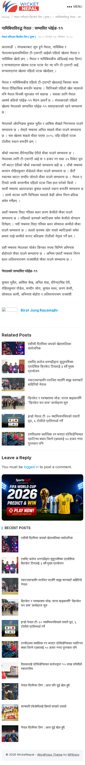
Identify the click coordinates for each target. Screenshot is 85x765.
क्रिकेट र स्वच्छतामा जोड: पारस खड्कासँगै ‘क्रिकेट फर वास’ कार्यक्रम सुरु (54, 400)
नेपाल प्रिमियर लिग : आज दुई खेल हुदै (43, 727)
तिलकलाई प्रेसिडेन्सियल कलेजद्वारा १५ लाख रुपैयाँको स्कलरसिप (51, 666)
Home (6, 17)
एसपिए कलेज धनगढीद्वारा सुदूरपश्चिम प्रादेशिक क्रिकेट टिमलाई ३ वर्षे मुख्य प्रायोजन (51, 366)
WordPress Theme (50, 754)
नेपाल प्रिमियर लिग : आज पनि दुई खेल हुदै (45, 685)
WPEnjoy (73, 754)
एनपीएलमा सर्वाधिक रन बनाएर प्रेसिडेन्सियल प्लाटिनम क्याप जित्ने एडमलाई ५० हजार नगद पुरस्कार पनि (55, 439)
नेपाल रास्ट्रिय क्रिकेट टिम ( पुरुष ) (32, 17)
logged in (31, 467)
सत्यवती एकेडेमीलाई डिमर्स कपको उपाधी (43, 706)
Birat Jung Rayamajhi (39, 310)
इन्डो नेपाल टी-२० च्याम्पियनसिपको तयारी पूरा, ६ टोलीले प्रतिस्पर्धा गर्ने (54, 418)
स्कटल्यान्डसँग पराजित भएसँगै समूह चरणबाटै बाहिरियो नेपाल (55, 382)
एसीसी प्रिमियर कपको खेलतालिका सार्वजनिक (49, 346)
